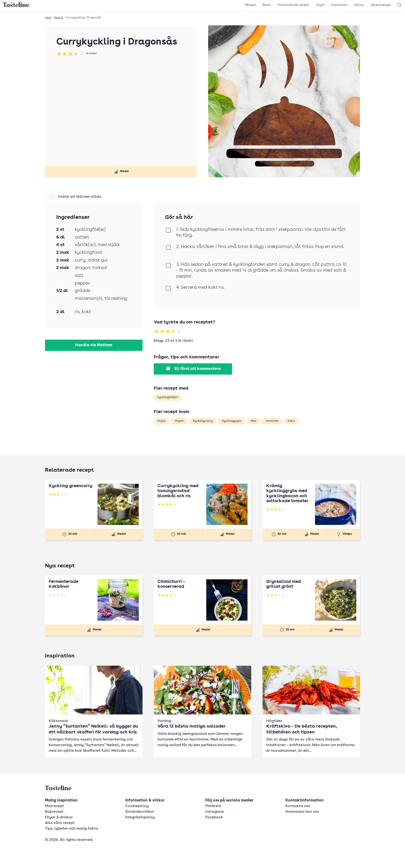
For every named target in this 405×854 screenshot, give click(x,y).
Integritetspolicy (140, 817)
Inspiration (339, 5)
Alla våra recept (60, 823)
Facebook (214, 817)
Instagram (214, 812)
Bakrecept (54, 812)
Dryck (320, 5)
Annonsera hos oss (302, 812)
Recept (250, 5)
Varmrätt (272, 421)
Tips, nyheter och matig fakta (71, 829)
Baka (266, 5)
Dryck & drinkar (59, 817)
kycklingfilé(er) (168, 397)
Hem (48, 17)
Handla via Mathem (93, 345)
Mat (253, 421)
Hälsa (359, 5)
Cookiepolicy (137, 806)
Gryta (161, 421)
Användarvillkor (139, 812)
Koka (291, 421)
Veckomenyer (381, 5)
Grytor (179, 421)
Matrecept (54, 806)
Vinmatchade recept (293, 5)
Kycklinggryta (231, 421)
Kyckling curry (203, 421)
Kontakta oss (297, 806)
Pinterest (213, 806)
